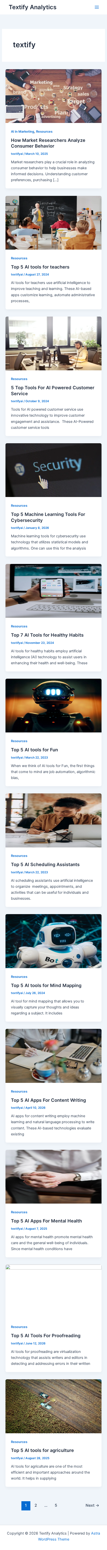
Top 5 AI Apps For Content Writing (48, 1100)
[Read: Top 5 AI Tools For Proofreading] (53, 1291)
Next (92, 1505)
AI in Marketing (22, 131)
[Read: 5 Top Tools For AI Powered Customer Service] (53, 343)
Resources (44, 131)
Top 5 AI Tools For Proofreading (45, 1335)
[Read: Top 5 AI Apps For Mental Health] (53, 1176)
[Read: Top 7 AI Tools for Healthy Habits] (53, 590)
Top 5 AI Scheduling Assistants (45, 864)
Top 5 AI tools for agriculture (42, 1450)
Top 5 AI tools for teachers (40, 267)
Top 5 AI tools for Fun (34, 749)
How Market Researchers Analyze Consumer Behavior (48, 143)
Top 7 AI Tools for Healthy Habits (48, 635)
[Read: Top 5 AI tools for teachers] (53, 222)
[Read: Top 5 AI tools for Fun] (53, 705)
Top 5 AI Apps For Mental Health (46, 1220)
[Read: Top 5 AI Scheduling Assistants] (53, 820)
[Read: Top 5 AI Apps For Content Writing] (53, 1055)
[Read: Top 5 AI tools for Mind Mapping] (53, 941)
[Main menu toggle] (97, 7)
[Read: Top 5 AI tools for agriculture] (53, 1406)
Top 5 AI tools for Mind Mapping (46, 985)
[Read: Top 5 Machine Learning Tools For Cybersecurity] (53, 470)
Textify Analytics (32, 7)
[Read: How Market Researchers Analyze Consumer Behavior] (53, 96)
